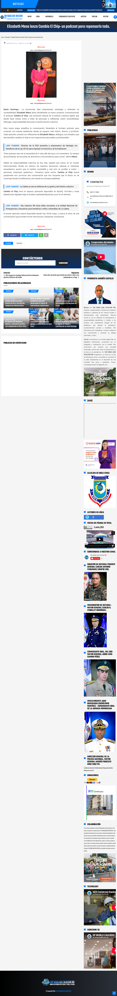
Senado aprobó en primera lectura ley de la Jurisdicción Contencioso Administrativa (15, 303)
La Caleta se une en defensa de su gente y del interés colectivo (47, 186)
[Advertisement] (91, 43)
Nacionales (19, 243)
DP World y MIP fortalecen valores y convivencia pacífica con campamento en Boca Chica (15, 324)
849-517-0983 (94, 192)
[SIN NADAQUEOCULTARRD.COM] (58, 986)
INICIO (29, 16)
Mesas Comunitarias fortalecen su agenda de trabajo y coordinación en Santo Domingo (66, 324)
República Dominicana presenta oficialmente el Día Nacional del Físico (66, 303)
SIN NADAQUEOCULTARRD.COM (63, 991)
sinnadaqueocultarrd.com (99, 202)
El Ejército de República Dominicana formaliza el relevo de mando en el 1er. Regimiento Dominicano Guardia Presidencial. (60, 10)
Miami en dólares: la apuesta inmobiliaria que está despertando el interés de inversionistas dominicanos (39, 302)
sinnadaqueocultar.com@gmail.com (101, 197)
